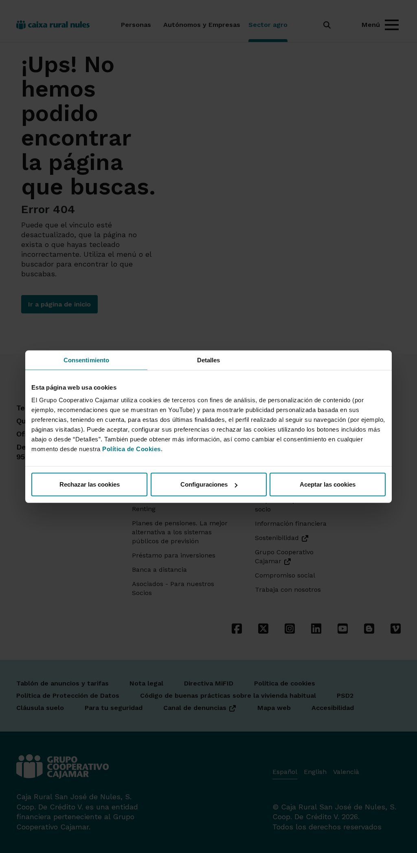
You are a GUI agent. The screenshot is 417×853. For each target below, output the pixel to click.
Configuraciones (204, 484)
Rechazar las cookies (89, 484)
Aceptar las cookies (328, 484)
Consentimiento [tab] (86, 359)
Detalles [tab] (208, 359)
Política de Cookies (131, 448)
